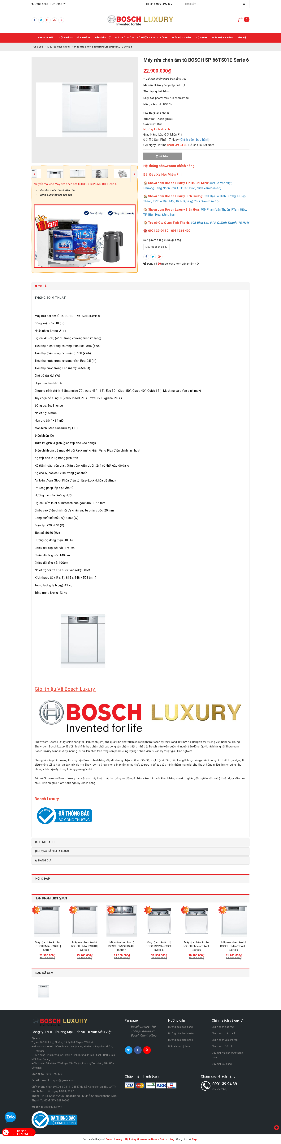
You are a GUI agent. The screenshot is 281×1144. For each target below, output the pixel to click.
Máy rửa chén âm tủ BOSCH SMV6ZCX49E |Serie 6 (159, 946)
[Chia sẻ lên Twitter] (153, 257)
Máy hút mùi (123, 37)
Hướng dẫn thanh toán (181, 1033)
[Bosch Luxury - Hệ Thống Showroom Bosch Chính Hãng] (140, 20)
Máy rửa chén (181, 37)
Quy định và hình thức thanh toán (227, 1055)
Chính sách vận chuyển (225, 1039)
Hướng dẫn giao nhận (180, 1039)
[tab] (140, 286)
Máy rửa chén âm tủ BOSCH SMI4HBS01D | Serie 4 (84, 946)
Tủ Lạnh (201, 37)
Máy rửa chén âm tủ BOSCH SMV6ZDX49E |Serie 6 (196, 946)
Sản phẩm (83, 37)
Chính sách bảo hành (194, 139)
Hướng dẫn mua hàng (180, 1026)
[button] (140, 286)
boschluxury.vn (53, 1106)
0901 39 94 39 (224, 1084)
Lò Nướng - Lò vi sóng (152, 37)
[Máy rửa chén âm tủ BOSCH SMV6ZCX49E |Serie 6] (159, 921)
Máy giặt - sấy (222, 37)
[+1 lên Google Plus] (159, 257)
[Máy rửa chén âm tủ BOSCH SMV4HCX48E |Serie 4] (122, 921)
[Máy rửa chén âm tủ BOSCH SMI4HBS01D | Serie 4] (84, 921)
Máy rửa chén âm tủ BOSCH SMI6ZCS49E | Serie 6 (233, 946)
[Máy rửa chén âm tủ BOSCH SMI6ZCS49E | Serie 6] (233, 921)
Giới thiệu (64, 37)
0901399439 (54, 1073)
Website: (37, 1106)
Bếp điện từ (102, 37)
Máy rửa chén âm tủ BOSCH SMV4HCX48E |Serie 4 (121, 946)
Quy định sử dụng (222, 1063)
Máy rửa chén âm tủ (156, 247)
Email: (36, 1080)
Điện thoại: (38, 1073)
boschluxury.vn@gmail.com (58, 1080)
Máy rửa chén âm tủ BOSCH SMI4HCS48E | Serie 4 (47, 946)
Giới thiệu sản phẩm (156, 113)
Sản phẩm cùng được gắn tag (162, 240)
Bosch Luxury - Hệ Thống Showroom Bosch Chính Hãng (144, 1031)
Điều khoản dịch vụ (179, 1046)
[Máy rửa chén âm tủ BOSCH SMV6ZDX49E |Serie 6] (196, 921)
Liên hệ (241, 37)
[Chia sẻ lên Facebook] (146, 257)
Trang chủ (45, 37)
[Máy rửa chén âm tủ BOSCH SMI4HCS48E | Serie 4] (47, 921)
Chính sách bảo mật (223, 1026)
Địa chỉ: (36, 1038)
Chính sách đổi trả (222, 1046)
